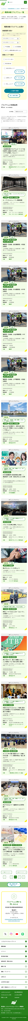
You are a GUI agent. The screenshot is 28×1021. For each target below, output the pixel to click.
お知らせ (3, 976)
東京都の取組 (4, 956)
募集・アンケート (5, 971)
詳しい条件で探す (14, 95)
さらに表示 (20, 71)
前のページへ (7, 872)
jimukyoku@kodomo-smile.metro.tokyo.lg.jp (15, 1008)
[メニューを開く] (25, 2)
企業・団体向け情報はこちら (13, 884)
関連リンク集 (4, 997)
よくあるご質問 (18, 994)
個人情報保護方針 (19, 992)
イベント (3, 951)
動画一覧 (3, 966)
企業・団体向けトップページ (8, 987)
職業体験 (3, 946)
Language (17, 997)
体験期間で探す (7, 30)
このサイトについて (5, 992)
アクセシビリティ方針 (6, 994)
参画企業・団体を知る (7, 961)
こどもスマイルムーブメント (8, 941)
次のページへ (20, 872)
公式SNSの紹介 (5, 982)
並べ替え (11, 111)
